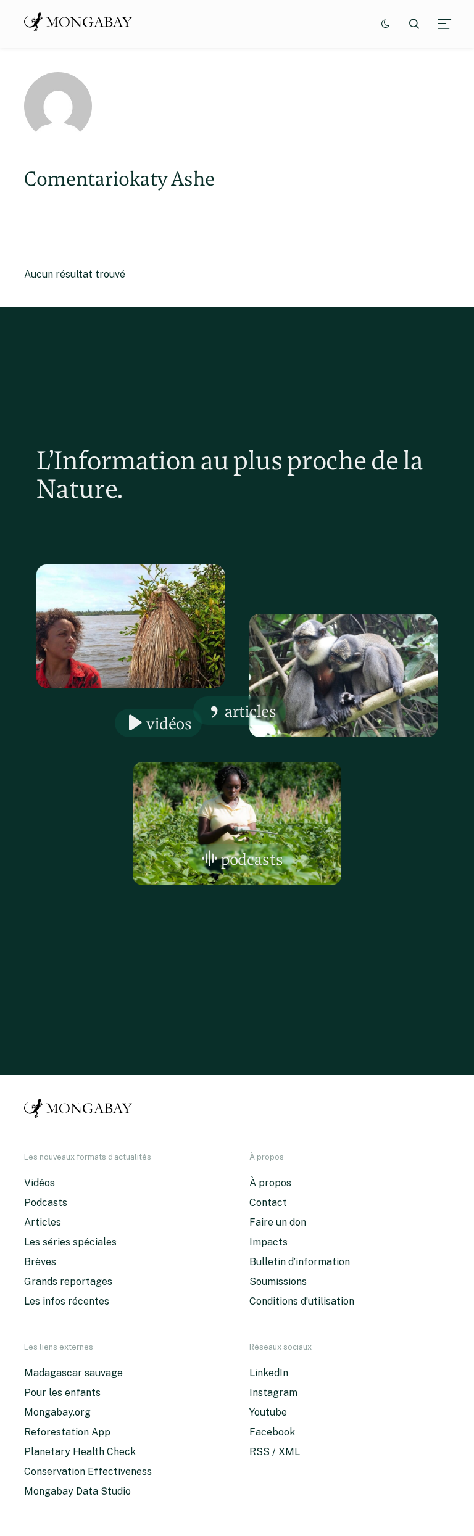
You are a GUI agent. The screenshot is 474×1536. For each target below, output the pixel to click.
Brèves (40, 1262)
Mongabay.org (57, 1412)
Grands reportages (68, 1281)
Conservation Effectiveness (88, 1471)
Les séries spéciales (70, 1242)
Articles (250, 711)
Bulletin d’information (299, 1262)
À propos (270, 1183)
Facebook (272, 1432)
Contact (268, 1202)
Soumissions (278, 1281)
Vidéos (169, 723)
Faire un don (277, 1222)
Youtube (268, 1412)
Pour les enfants (62, 1392)
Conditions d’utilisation (301, 1301)
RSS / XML (274, 1452)
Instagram (273, 1392)
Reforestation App (67, 1432)
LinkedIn (268, 1373)
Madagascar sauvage (73, 1373)
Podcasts (252, 859)
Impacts (268, 1242)
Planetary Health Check (80, 1452)
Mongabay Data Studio (77, 1491)
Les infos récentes (66, 1301)
